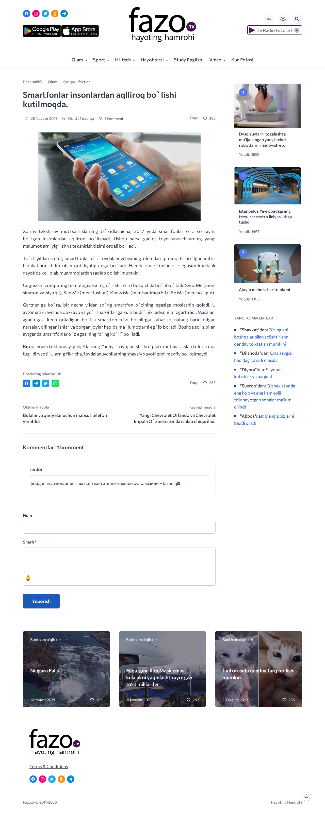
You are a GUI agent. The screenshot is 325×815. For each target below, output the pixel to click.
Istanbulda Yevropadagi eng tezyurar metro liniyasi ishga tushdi (265, 217)
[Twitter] (45, 13)
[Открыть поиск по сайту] (297, 19)
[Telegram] (64, 13)
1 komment (113, 118)
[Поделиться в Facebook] (26, 383)
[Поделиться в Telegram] (36, 383)
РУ (269, 19)
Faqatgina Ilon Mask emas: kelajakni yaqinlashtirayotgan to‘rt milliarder (159, 677)
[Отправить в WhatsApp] (55, 383)
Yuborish (41, 601)
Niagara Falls (44, 670)
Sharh (30, 541)
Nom (27, 515)
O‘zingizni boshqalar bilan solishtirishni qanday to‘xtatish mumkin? (261, 336)
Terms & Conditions (48, 766)
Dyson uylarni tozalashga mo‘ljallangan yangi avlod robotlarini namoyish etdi (262, 139)
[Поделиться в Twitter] (46, 383)
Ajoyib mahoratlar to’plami (264, 289)
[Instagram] (36, 13)
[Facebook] (26, 13)
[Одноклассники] (54, 13)
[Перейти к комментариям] (306, 796)
